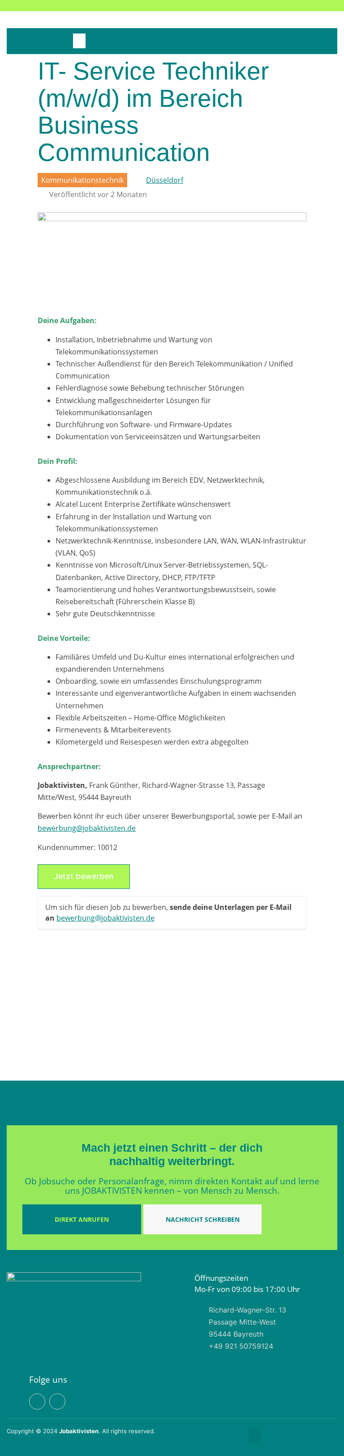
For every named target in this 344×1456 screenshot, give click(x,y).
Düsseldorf (164, 180)
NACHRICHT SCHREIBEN (203, 1219)
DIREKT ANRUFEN (82, 1219)
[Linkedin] (286, 5)
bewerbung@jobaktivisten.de (87, 828)
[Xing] (300, 5)
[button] (79, 41)
